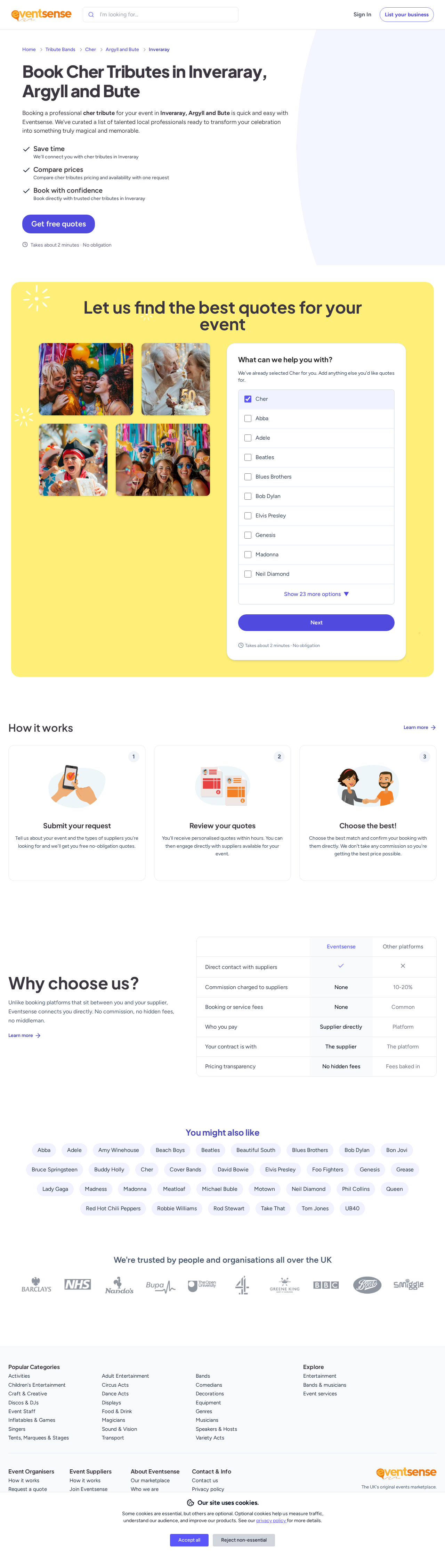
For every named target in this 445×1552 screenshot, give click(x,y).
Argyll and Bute (122, 49)
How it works (23, 1480)
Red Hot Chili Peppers (113, 1208)
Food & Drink (117, 1411)
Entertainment (320, 1376)
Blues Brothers (310, 1150)
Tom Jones (315, 1208)
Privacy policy (208, 1489)
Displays (111, 1403)
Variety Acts (210, 1438)
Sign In (362, 14)
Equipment (208, 1403)
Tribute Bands (60, 49)
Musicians (207, 1420)
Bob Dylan (357, 1150)
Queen (394, 1189)
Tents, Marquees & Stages (38, 1438)
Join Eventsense (88, 1489)
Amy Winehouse (118, 1150)
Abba (44, 1150)
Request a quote (27, 1489)
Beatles (210, 1150)
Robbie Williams (177, 1208)
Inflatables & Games (31, 1420)
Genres (204, 1411)
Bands (203, 1376)
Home (29, 49)
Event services (320, 1394)
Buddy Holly (109, 1169)
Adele (74, 1150)
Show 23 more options (316, 594)
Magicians (113, 1420)
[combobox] (131, 14)
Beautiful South (255, 1150)
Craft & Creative (27, 1394)
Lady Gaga (55, 1189)
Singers (16, 1429)
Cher (90, 49)
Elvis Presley (280, 1169)
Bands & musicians (324, 1385)
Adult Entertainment (125, 1376)
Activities (19, 1376)
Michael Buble (219, 1189)
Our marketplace (150, 1480)
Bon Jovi (396, 1150)
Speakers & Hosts (216, 1429)
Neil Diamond (308, 1189)
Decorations (210, 1394)
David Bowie (233, 1169)
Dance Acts (115, 1394)
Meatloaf (174, 1189)
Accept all (189, 1540)
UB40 (352, 1208)
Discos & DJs (23, 1403)
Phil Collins (356, 1189)
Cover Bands (185, 1169)
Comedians (209, 1385)
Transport (113, 1438)
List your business (407, 14)
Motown (264, 1189)
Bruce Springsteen (55, 1169)
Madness (96, 1189)
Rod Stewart (228, 1208)
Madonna (134, 1189)
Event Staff (21, 1411)
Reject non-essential (244, 1540)
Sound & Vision (119, 1429)
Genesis (370, 1169)
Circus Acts (115, 1385)
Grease (405, 1169)
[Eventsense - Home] (41, 14)
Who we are (145, 1489)
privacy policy (271, 1521)
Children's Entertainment (37, 1385)
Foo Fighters (327, 1169)
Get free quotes (58, 224)
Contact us (205, 1480)
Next (316, 622)
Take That (273, 1208)
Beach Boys (170, 1150)
